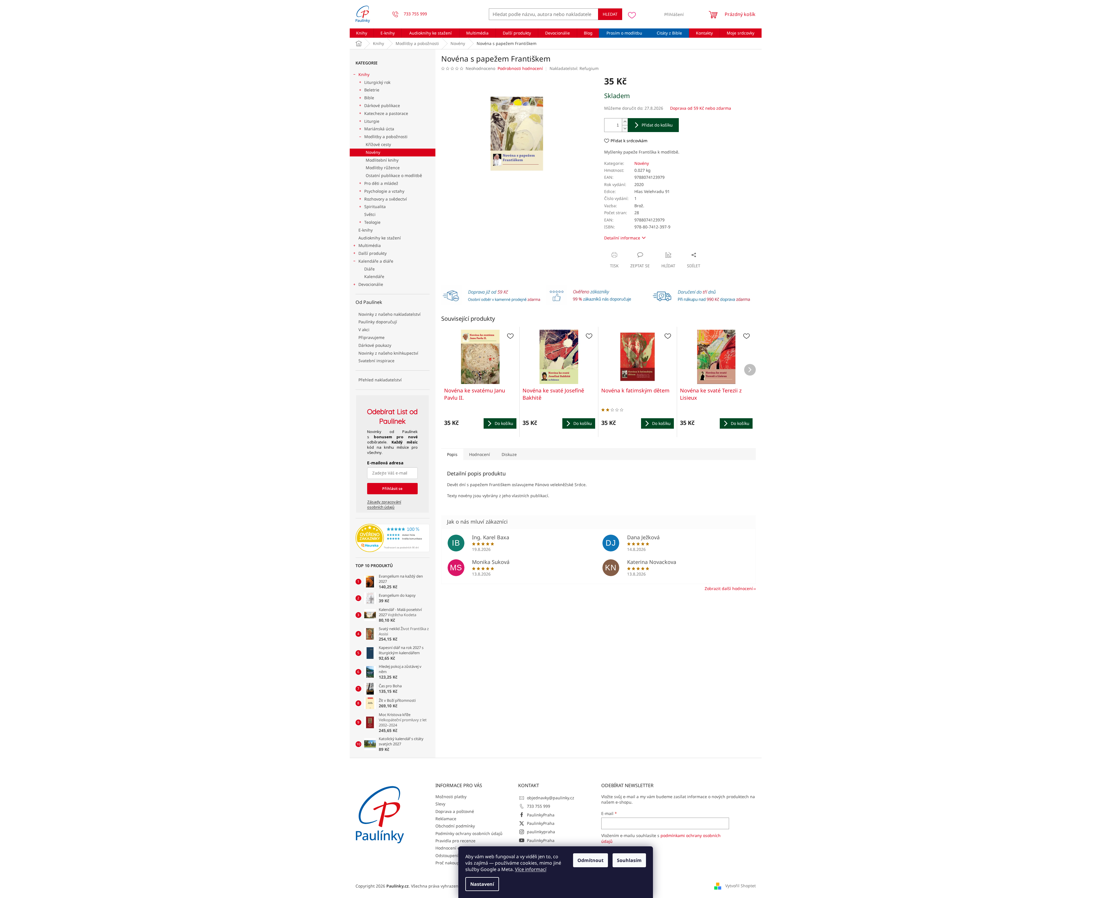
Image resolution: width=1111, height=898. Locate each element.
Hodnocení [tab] (479, 454)
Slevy (440, 804)
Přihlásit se (392, 488)
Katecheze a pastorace (386, 113)
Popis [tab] (452, 454)
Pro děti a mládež (381, 183)
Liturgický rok (377, 82)
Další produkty (372, 253)
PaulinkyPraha (540, 815)
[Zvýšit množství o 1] (625, 121)
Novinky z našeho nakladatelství (389, 314)
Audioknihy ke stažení (379, 238)
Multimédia (369, 245)
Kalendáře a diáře (375, 261)
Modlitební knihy (382, 160)
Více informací (530, 869)
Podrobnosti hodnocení (520, 68)
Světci (370, 214)
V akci (363, 329)
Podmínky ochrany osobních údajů (468, 833)
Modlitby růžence (383, 167)
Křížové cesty (378, 144)
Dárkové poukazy (374, 345)
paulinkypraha (541, 831)
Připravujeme (371, 337)
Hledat (610, 14)
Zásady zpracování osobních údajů (384, 504)
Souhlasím (629, 860)
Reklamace (445, 818)
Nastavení (482, 884)
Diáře (369, 269)
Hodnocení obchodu (455, 848)
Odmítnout (590, 860)
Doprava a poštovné (454, 811)
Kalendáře (374, 276)
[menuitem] (362, 33)
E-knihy (365, 230)
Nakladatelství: (574, 68)
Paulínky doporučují (377, 321)
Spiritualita (375, 206)
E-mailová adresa (385, 463)
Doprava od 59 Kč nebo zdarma (700, 108)
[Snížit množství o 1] (625, 128)
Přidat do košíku (657, 125)
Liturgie (371, 121)
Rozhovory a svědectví (385, 199)
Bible (369, 97)
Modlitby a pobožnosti (386, 136)
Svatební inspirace (376, 360)
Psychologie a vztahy (384, 191)
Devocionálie (370, 284)
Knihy (363, 74)
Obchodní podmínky (455, 826)
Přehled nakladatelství (380, 380)
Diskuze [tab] (509, 454)
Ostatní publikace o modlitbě (394, 175)
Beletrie (371, 90)
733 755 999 (538, 806)
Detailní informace (622, 238)
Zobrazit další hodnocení (729, 588)
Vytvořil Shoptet (740, 885)
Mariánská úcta (379, 128)
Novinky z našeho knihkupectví (388, 353)
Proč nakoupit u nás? (455, 862)
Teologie (372, 222)
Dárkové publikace (382, 105)
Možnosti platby (450, 796)
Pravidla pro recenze (455, 840)
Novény (373, 152)
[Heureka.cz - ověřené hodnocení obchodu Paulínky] (393, 538)
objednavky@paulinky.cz (550, 797)
